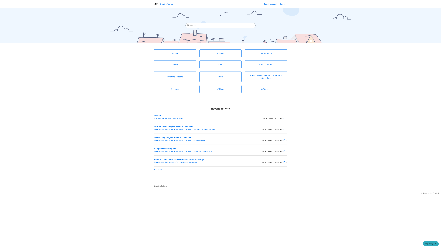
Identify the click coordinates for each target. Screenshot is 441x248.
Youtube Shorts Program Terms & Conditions (173, 126)
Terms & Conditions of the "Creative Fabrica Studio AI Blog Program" (179, 140)
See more (158, 169)
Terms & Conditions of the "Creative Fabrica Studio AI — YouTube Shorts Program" (185, 129)
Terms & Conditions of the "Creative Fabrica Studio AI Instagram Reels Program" (184, 151)
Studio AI (158, 115)
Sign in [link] (282, 4)
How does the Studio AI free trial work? (168, 118)
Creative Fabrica (160, 186)
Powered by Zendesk (431, 193)
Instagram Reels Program (165, 148)
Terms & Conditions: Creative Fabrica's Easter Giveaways (179, 159)
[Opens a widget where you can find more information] (431, 244)
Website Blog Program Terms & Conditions (172, 137)
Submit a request (270, 4)
